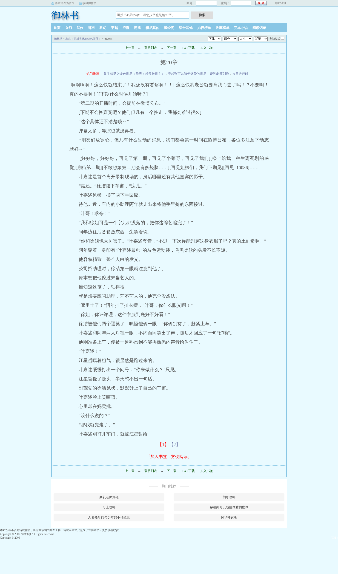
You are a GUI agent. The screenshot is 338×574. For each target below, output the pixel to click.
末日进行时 (240, 74)
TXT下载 (188, 48)
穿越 (114, 28)
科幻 (103, 28)
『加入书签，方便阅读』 (169, 456)
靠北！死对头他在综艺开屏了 (83, 38)
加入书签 (206, 48)
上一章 (130, 48)
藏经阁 (169, 28)
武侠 (80, 28)
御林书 (65, 15)
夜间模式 (274, 38)
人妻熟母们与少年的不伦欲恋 (109, 517)
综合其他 (186, 28)
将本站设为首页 (64, 3)
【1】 (163, 444)
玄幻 (68, 28)
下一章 (171, 48)
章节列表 (150, 48)
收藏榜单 (222, 28)
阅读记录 (259, 28)
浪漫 (126, 28)
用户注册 (281, 3)
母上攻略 (109, 507)
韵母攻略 (229, 497)
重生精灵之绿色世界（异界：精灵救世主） (134, 74)
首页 (57, 28)
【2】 (174, 444)
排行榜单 (204, 28)
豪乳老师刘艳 (219, 74)
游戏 (137, 28)
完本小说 (241, 28)
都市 (91, 28)
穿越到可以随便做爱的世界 (187, 74)
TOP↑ (334, 537)
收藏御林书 (89, 3)
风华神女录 (229, 517)
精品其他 (152, 28)
